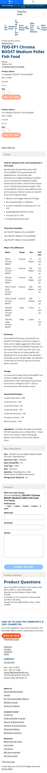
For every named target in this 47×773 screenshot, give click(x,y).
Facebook (8, 647)
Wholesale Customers (13, 733)
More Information (12, 448)
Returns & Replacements (14, 722)
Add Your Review (17, 67)
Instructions (9, 745)
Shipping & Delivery (12, 729)
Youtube (7, 649)
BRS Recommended (12, 752)
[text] (23, 64)
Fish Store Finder (11, 756)
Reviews (8, 487)
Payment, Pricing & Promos (15, 725)
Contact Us (8, 715)
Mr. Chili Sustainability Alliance (16, 699)
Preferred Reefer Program (14, 718)
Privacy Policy (7, 769)
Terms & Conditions (12, 706)
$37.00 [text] (4, 123)
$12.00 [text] (4, 85)
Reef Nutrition (7, 43)
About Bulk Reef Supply (13, 691)
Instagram (8, 652)
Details (7, 154)
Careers (7, 695)
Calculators (8, 749)
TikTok (6, 654)
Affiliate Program (11, 702)
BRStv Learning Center (13, 741)
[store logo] (23, 12)
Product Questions (12, 575)
